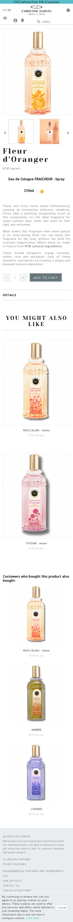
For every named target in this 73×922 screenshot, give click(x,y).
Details (9, 295)
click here (32, 918)
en (9, 10)
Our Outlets (12, 880)
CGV (5, 876)
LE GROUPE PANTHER (16, 859)
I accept (61, 907)
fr (4, 10)
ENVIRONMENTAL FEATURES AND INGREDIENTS (33, 871)
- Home (36, 430)
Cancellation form (17, 890)
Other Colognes (15, 864)
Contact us (11, 885)
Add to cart (46, 277)
